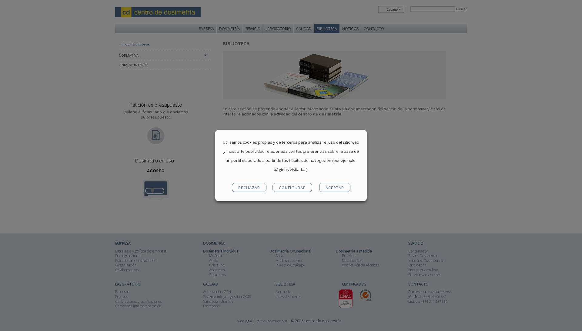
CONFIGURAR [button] (292, 187)
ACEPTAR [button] (335, 187)
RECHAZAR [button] (249, 187)
